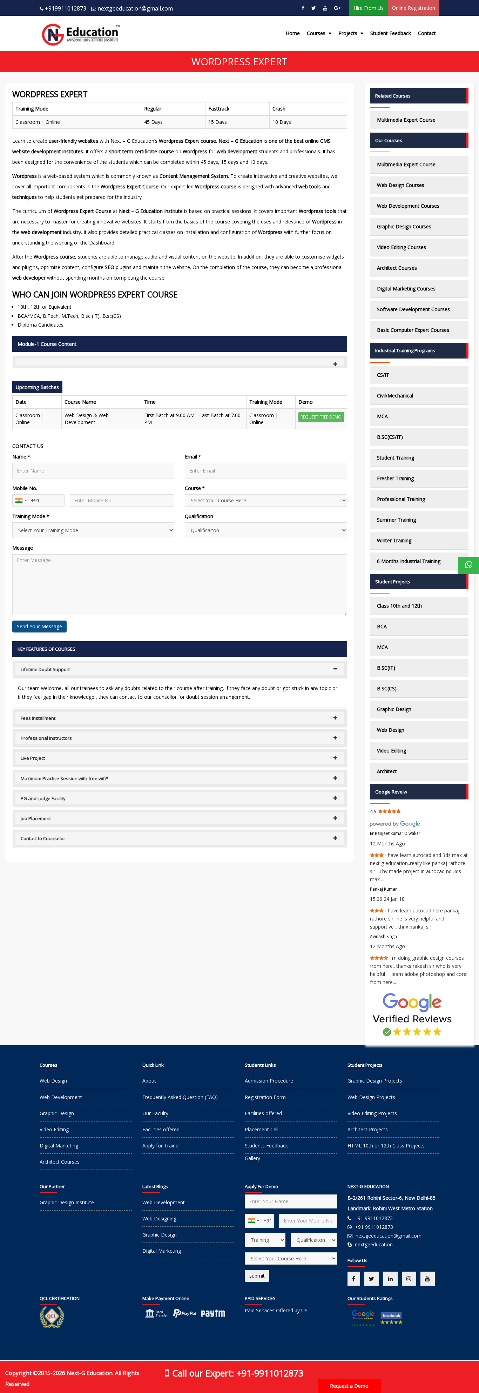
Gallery (252, 1158)
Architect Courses (397, 267)
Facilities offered (161, 1129)
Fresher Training (395, 478)
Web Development (61, 1097)
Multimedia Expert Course (406, 119)
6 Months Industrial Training (408, 561)
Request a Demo (349, 1385)
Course (195, 488)
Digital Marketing (59, 1145)
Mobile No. (24, 488)
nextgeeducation (374, 1244)
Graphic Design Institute (67, 1202)
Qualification (199, 516)
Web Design (390, 729)
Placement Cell (261, 1129)
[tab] (180, 362)
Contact (427, 33)
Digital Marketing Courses (406, 288)
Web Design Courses (400, 185)
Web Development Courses (408, 205)
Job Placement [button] (36, 818)
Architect (387, 771)
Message (22, 547)
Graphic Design (394, 709)
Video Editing (391, 750)
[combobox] (21, 500)
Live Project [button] (33, 758)
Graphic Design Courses (404, 226)
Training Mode (30, 516)
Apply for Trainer (161, 1145)
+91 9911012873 (374, 1218)
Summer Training (396, 519)
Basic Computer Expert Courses (413, 330)
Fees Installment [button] (38, 718)
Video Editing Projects (372, 1113)
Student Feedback (390, 33)
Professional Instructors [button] (46, 738)
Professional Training (401, 499)
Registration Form (265, 1097)
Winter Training (394, 540)
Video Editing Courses (401, 247)
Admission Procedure (269, 1080)
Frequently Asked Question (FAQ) (180, 1097)
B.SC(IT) (386, 667)
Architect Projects (368, 1129)
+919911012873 (65, 8)
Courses (317, 33)
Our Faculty (155, 1113)
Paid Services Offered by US (276, 1310)
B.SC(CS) (387, 688)
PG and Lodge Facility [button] (43, 798)
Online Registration (413, 8)
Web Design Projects (371, 1097)
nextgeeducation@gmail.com (135, 8)
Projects (348, 33)
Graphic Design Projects (375, 1080)
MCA (382, 416)
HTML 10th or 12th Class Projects (386, 1145)
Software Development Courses (413, 309)
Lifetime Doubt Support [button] (45, 669)
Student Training (395, 457)
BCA (382, 626)
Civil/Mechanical (395, 395)
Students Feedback (266, 1145)
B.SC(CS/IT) (390, 437)
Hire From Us (368, 8)
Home (293, 33)
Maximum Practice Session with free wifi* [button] (64, 778)
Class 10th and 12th (399, 605)
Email (193, 456)
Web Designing (159, 1218)
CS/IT (383, 374)
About (149, 1080)
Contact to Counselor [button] (43, 838)
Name (21, 456)
